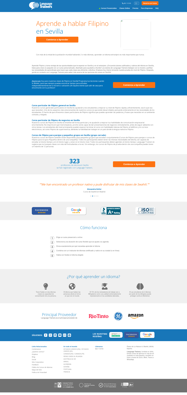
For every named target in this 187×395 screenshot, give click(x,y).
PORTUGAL (68, 369)
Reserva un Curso (150, 3)
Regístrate (36, 81)
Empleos (35, 354)
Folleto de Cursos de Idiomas (42, 367)
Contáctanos (36, 349)
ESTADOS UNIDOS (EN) (72, 349)
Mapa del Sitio (37, 370)
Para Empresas (147, 8)
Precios (135, 8)
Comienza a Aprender (57, 39)
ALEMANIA (67, 364)
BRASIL (66, 361)
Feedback (35, 365)
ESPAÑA (66, 367)
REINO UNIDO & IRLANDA (73, 356)
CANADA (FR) (79, 354)
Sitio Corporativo (38, 362)
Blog (33, 357)
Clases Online (124, 8)
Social (34, 359)
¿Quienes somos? (38, 352)
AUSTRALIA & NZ (70, 359)
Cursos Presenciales (109, 8)
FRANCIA (67, 372)
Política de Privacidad (39, 372)
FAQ (156, 8)
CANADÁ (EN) (68, 354)
